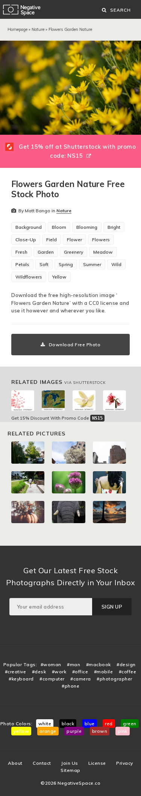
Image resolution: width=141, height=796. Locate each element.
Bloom (59, 227)
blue (90, 723)
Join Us (69, 763)
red (109, 723)
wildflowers (28, 277)
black (68, 723)
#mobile (103, 671)
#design (126, 664)
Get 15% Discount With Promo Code (57, 418)
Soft (44, 264)
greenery (73, 252)
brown (100, 731)
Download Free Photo (75, 344)
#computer (52, 679)
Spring (66, 264)
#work (59, 671)
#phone (70, 686)
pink (122, 731)
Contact (42, 763)
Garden (46, 252)
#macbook (98, 664)
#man (73, 664)
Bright (114, 227)
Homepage (17, 29)
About (15, 763)
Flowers (101, 239)
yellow (21, 731)
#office (80, 671)
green (129, 723)
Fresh (21, 252)
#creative (15, 671)
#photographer (114, 679)
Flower (74, 239)
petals (22, 264)
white (45, 723)
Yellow (59, 277)
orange (47, 731)
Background (28, 227)
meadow (103, 252)
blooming (86, 227)
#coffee (127, 671)
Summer (92, 264)
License (97, 763)
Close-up (25, 239)
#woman (51, 664)
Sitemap (70, 770)
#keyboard (21, 679)
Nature (38, 29)
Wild (116, 264)
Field (51, 239)
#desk (39, 671)
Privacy (124, 763)
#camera (80, 679)
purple (74, 731)
